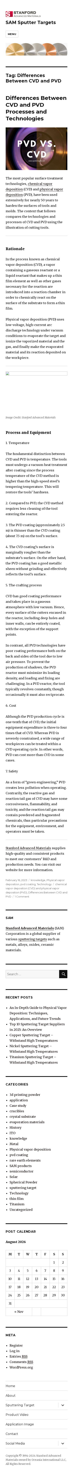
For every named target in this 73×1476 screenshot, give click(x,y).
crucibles (17, 1111)
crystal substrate (23, 1117)
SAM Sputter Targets (31, 22)
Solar (14, 1177)
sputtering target (23, 1188)
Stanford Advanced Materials (28, 848)
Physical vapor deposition (30, 1149)
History (15, 1127)
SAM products (21, 1166)
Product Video (17, 1415)
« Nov (18, 1312)
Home (10, 1386)
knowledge (38, 880)
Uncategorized (21, 1210)
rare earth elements (25, 1160)
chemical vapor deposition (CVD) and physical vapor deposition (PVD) (36, 888)
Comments (21, 1362)
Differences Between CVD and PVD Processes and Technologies (36, 108)
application (19, 1100)
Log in (14, 1351)
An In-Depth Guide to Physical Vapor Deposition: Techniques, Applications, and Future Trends (38, 1013)
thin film (17, 1199)
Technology (44, 884)
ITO (12, 1133)
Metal (14, 1144)
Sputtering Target (20, 1405)
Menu (12, 34)
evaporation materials (27, 1122)
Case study (18, 1106)
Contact (12, 1434)
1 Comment (22, 896)
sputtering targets (32, 939)
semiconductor (21, 1171)
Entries (18, 1356)
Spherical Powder (23, 1182)
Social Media (15, 1443)
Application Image (20, 1424)
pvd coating (28, 884)
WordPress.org (21, 1367)
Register (16, 1345)
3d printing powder (25, 1095)
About (11, 1395)
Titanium (17, 1204)
